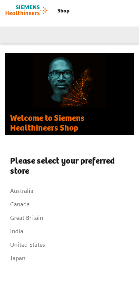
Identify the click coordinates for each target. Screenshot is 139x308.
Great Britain (26, 217)
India (16, 231)
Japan (17, 258)
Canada (20, 204)
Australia (21, 190)
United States (27, 244)
